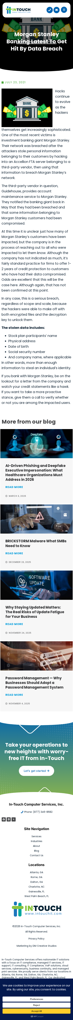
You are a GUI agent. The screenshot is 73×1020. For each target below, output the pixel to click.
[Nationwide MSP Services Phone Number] (50, 10)
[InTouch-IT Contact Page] (56, 10)
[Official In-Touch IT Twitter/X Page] (14, 819)
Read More (14, 487)
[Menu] (64, 10)
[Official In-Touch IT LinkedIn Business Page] (9, 819)
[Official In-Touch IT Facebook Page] (4, 819)
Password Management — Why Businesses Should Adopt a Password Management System (34, 683)
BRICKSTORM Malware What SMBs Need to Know (36, 543)
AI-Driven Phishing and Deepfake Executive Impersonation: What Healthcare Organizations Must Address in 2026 (35, 472)
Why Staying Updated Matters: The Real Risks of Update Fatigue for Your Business (34, 612)
